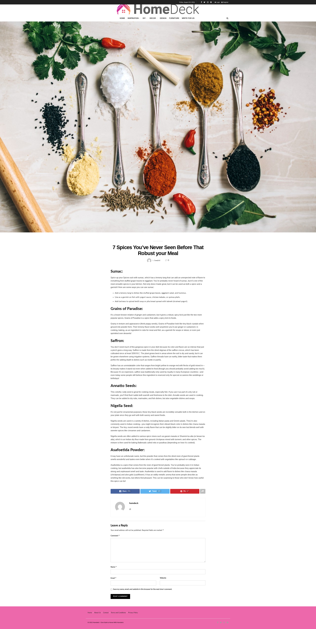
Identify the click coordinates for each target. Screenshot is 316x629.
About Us (97, 613)
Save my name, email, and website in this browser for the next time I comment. (142, 589)
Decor (153, 18)
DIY (144, 18)
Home (122, 18)
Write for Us (188, 18)
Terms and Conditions (118, 613)
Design (163, 18)
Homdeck (96, 622)
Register (225, 2)
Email (113, 578)
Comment (115, 535)
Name (114, 567)
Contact (106, 613)
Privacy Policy (133, 613)
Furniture (174, 18)
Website (163, 578)
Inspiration (133, 18)
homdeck (157, 260)
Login (218, 2)
